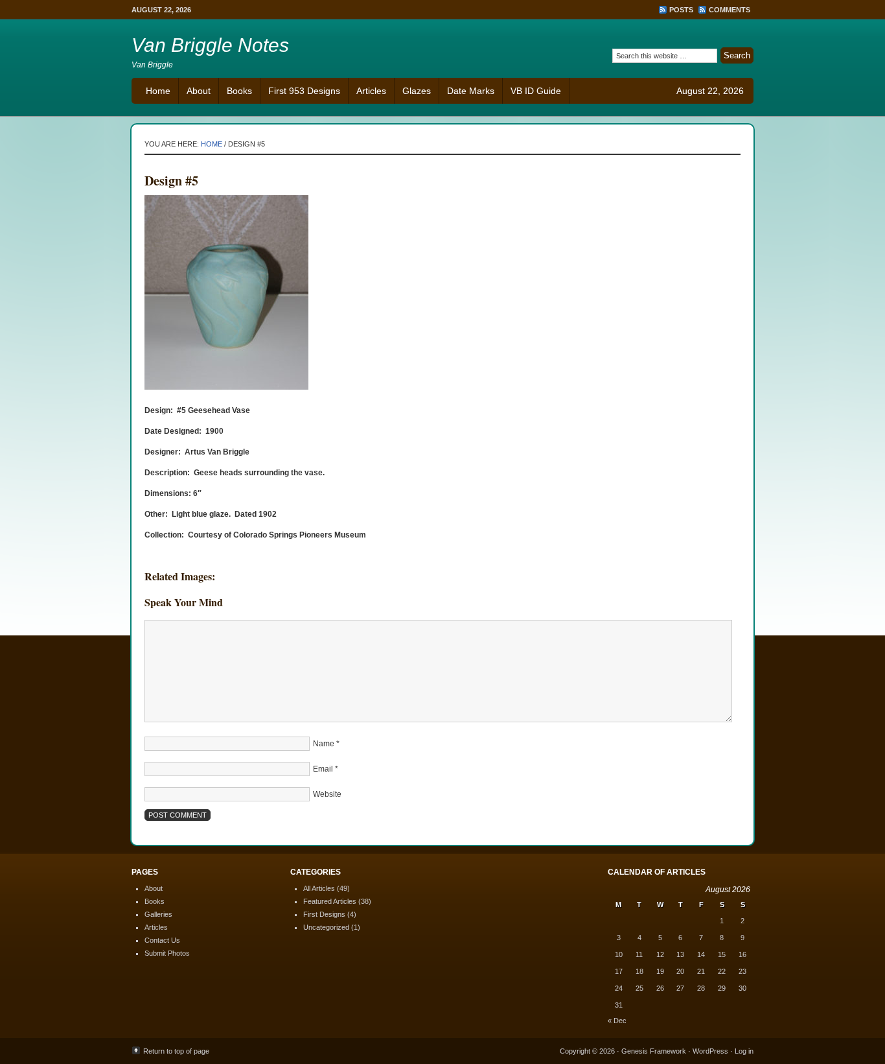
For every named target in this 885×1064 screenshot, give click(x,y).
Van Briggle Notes (210, 45)
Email (323, 769)
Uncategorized (326, 927)
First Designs (324, 914)
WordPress (710, 1051)
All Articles (319, 888)
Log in (744, 1051)
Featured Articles (329, 901)
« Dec (617, 1020)
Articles (371, 91)
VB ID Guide (536, 91)
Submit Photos (167, 953)
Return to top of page (176, 1051)
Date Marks (470, 91)
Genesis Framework (653, 1051)
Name (323, 743)
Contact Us (162, 940)
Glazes (416, 91)
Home (158, 91)
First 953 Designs (304, 91)
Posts (681, 10)
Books (239, 91)
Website (327, 794)
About (199, 91)
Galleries (158, 914)
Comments (729, 10)
